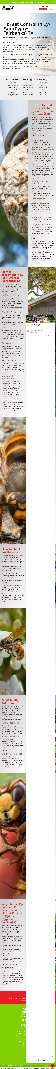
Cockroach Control (13, 90)
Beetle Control (13, 87)
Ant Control (13, 83)
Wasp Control (43, 92)
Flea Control (13, 92)
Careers (18, 1035)
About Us (19, 1031)
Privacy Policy (36, 1066)
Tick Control (43, 90)
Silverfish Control (28, 94)
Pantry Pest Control (28, 87)
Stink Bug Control (43, 85)
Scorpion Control (28, 92)
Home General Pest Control (13, 95)
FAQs (24, 1043)
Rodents (16, 1038)
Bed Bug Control (13, 85)
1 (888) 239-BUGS (43, 6)
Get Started (43, 9)
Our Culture (19, 1033)
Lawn (25, 1035)
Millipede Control (28, 83)
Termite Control (43, 87)
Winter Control (43, 94)
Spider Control (43, 83)
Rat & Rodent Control (28, 90)
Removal (16, 1040)
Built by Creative (48, 1065)
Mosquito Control (28, 85)
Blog (24, 1041)
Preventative (17, 1041)
